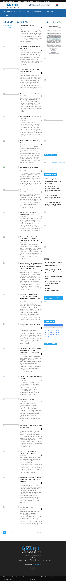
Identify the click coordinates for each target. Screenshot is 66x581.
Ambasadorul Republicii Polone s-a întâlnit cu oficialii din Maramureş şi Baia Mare (30, 479)
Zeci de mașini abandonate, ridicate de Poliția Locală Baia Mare (53, 197)
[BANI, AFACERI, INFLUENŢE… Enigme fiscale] (11, 145)
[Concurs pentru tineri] (11, 511)
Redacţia (18, 1)
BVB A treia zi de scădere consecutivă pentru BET (52, 289)
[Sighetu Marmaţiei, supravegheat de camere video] (11, 121)
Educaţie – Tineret (24, 11)
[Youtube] (61, 1)
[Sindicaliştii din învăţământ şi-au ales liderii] (11, 328)
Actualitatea (8, 11)
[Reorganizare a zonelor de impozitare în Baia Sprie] (11, 217)
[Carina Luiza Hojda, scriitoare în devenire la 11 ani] (11, 171)
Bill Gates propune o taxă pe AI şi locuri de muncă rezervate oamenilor (53, 263)
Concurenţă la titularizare (27, 190)
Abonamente (47, 1)
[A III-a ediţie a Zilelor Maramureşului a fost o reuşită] (11, 429)
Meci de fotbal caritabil (27, 399)
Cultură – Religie (37, 11)
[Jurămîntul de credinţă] (11, 30)
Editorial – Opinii (49, 11)
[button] (59, 13)
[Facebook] (59, 1)
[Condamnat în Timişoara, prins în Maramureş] (11, 51)
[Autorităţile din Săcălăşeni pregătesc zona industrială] (11, 456)
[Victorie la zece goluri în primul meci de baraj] (11, 381)
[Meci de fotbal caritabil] (11, 403)
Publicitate (7, 15)
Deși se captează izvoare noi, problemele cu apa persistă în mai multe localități (53, 204)
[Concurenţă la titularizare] (11, 194)
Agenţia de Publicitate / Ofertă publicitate (32, 1)
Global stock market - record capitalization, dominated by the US (53, 271)
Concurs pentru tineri (26, 507)
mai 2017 (53, 325)
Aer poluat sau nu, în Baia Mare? (29, 94)
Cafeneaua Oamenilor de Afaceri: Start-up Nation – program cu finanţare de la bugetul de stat (30, 238)
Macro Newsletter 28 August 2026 (53, 277)
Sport (15, 11)
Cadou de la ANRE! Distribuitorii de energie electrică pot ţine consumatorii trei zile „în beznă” (30, 350)
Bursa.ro (46, 259)
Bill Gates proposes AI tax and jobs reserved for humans (53, 283)
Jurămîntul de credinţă (27, 25)
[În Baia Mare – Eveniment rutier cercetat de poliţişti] (11, 74)
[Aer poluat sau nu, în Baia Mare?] (11, 98)
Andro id (47, 178)
